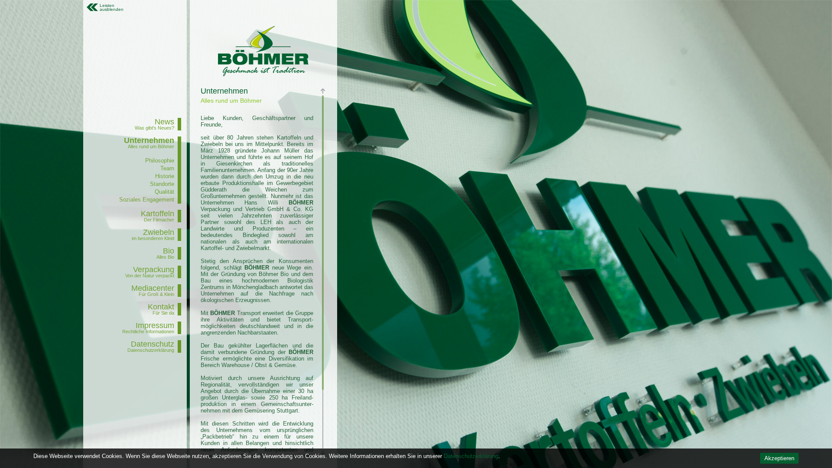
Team (167, 168)
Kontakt (161, 306)
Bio (168, 251)
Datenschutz (152, 344)
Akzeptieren (779, 458)
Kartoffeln (157, 213)
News (164, 121)
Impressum (155, 325)
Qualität (164, 191)
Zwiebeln (158, 232)
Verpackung (153, 269)
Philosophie (159, 160)
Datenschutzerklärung (471, 456)
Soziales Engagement (146, 199)
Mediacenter (152, 288)
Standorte (162, 184)
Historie (164, 176)
